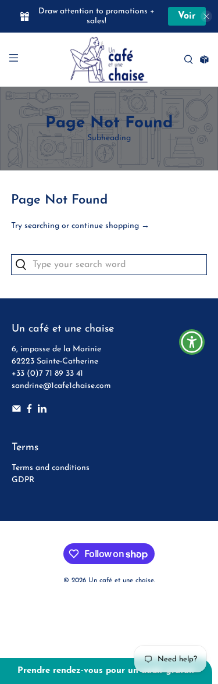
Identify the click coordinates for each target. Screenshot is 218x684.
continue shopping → (110, 226)
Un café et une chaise (121, 580)
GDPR (23, 480)
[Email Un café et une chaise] (17, 411)
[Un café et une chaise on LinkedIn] (42, 411)
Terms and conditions (51, 468)
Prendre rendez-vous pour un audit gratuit (106, 671)
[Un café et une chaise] (109, 59)
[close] (206, 16)
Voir (187, 16)
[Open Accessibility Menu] (192, 342)
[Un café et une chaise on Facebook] (29, 411)
